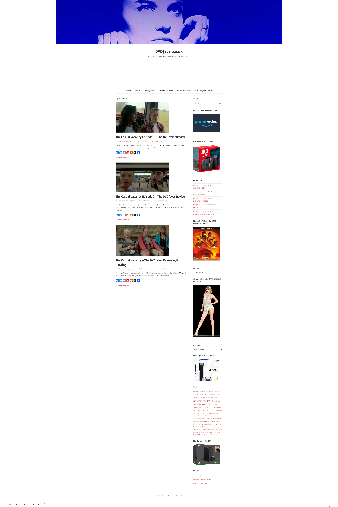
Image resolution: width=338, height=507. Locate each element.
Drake (203, 404)
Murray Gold (200, 421)
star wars (217, 429)
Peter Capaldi (212, 421)
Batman (204, 391)
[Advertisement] (169, 70)
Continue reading (122, 157)
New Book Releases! (184, 91)
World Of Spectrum (200, 483)
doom (197, 404)
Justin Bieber (200, 418)
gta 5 (219, 410)
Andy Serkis (197, 391)
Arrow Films (197, 476)
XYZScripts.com (177, 506)
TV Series (128, 91)
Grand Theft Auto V (206, 410)
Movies (137, 91)
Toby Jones (202, 435)
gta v (200, 413)
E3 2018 (216, 404)
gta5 (195, 413)
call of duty (202, 394)
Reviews (155, 141)
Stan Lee (198, 429)
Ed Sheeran (205, 407)
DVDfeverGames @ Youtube (202, 480)
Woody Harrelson (212, 435)
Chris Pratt (204, 397)
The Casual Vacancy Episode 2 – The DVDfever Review (150, 197)
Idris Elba (206, 413)
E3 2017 (209, 404)
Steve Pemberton (210, 432)
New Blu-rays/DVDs (166, 91)
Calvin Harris (213, 394)
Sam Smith (217, 424)
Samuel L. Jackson (200, 427)
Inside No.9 (214, 413)
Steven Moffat (198, 432)
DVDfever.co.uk (169, 51)
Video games (149, 91)
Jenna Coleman (200, 416)
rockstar (209, 424)
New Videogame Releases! (203, 91)
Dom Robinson (142, 141)
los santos (208, 418)
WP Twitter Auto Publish (162, 506)
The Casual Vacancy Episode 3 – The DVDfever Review (150, 137)
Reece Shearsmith (199, 424)
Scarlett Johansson (214, 427)
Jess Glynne (211, 416)
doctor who (203, 400)
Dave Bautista (212, 397)
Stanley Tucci (207, 429)
